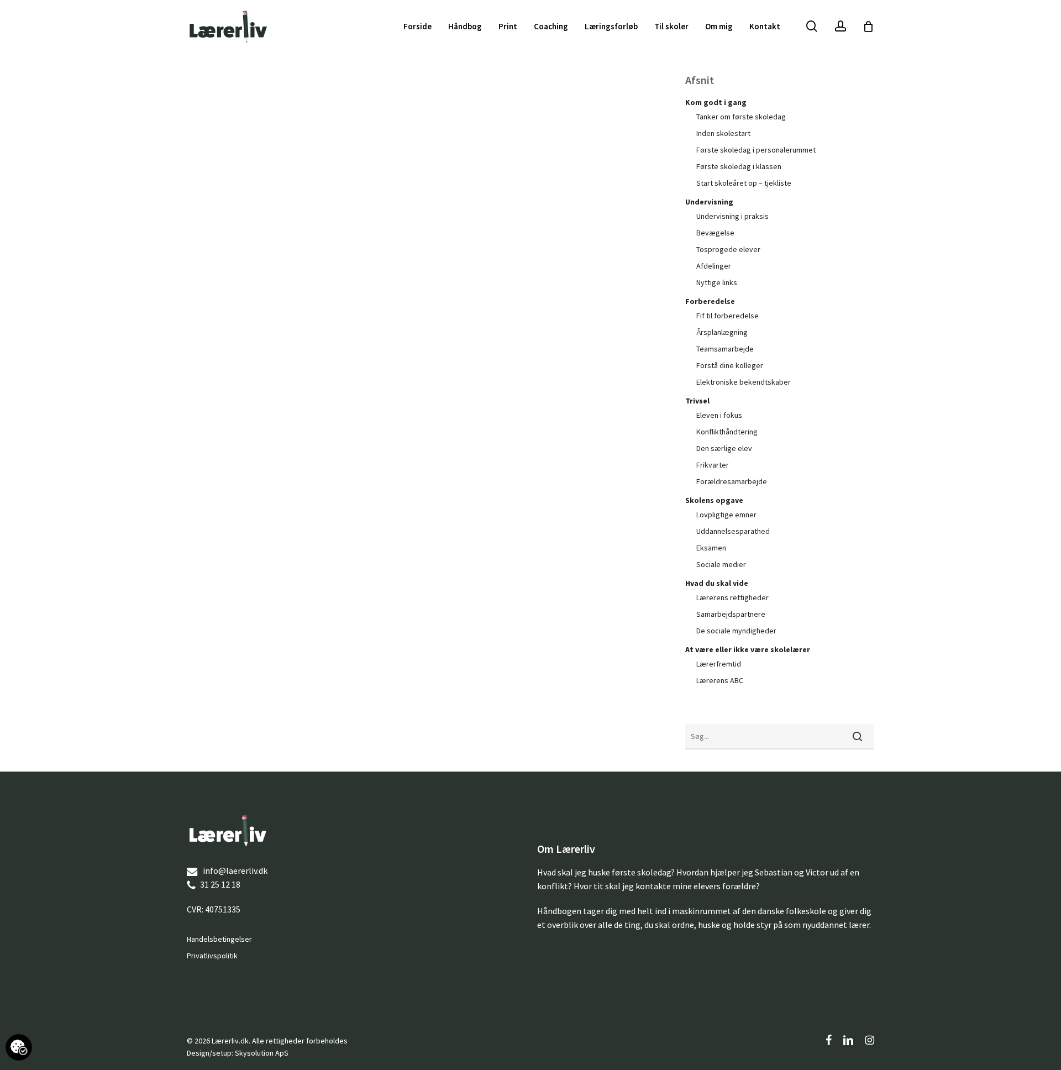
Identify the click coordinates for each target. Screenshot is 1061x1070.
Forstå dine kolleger (729, 365)
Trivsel (697, 401)
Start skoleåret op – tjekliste (743, 183)
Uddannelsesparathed (733, 531)
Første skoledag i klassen (738, 166)
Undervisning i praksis (732, 216)
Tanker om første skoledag (741, 117)
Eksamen (711, 548)
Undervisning (709, 202)
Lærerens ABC (719, 680)
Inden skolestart (723, 133)
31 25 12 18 (220, 884)
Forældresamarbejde (731, 481)
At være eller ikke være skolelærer (747, 649)
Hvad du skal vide (716, 583)
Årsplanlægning (722, 332)
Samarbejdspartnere (730, 614)
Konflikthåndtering (727, 432)
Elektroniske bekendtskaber (743, 382)
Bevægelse (715, 233)
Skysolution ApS (261, 1053)
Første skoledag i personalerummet (756, 150)
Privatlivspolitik (212, 956)
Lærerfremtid (718, 664)
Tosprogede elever (728, 249)
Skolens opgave (714, 500)
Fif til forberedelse (727, 316)
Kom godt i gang (716, 102)
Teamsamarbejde (725, 349)
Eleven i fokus (719, 415)
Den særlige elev (724, 448)
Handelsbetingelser (219, 939)
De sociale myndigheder (736, 631)
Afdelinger (713, 266)
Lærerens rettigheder (732, 597)
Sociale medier (721, 564)
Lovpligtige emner (726, 515)
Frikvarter (712, 465)
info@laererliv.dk (235, 870)
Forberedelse (710, 301)
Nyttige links (716, 282)
